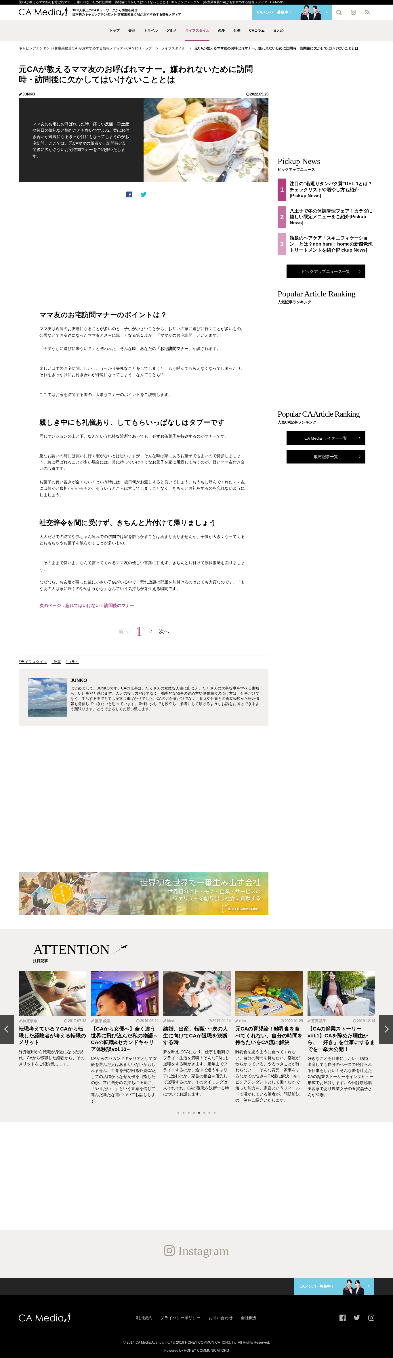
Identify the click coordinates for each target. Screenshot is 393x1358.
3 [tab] (189, 1113)
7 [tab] (209, 1113)
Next (386, 1029)
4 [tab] (194, 1113)
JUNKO (28, 94)
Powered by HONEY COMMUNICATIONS (196, 1351)
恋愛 (221, 30)
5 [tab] (199, 1113)
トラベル (151, 30)
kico (170, 1021)
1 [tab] (178, 1113)
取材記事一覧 (326, 456)
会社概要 (249, 1317)
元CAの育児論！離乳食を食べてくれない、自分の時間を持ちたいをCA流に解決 (269, 1035)
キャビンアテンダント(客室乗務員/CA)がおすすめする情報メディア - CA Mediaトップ (85, 48)
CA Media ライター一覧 (325, 438)
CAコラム (257, 30)
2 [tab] (183, 1113)
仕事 (237, 30)
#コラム (72, 662)
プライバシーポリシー (180, 1317)
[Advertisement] (143, 247)
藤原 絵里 (103, 1021)
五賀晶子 (318, 1021)
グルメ (171, 30)
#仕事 (56, 662)
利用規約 (144, 1317)
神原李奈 (29, 1021)
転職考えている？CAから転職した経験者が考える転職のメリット (52, 1035)
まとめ (278, 30)
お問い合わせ (221, 1317)
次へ (164, 631)
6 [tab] (204, 1113)
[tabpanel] (52, 1037)
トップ (114, 30)
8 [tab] (214, 1113)
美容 (131, 30)
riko (242, 1021)
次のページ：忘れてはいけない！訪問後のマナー (86, 605)
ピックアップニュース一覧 (326, 271)
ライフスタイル (197, 30)
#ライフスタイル (33, 662)
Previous (7, 1029)
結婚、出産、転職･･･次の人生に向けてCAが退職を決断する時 (195, 1035)
